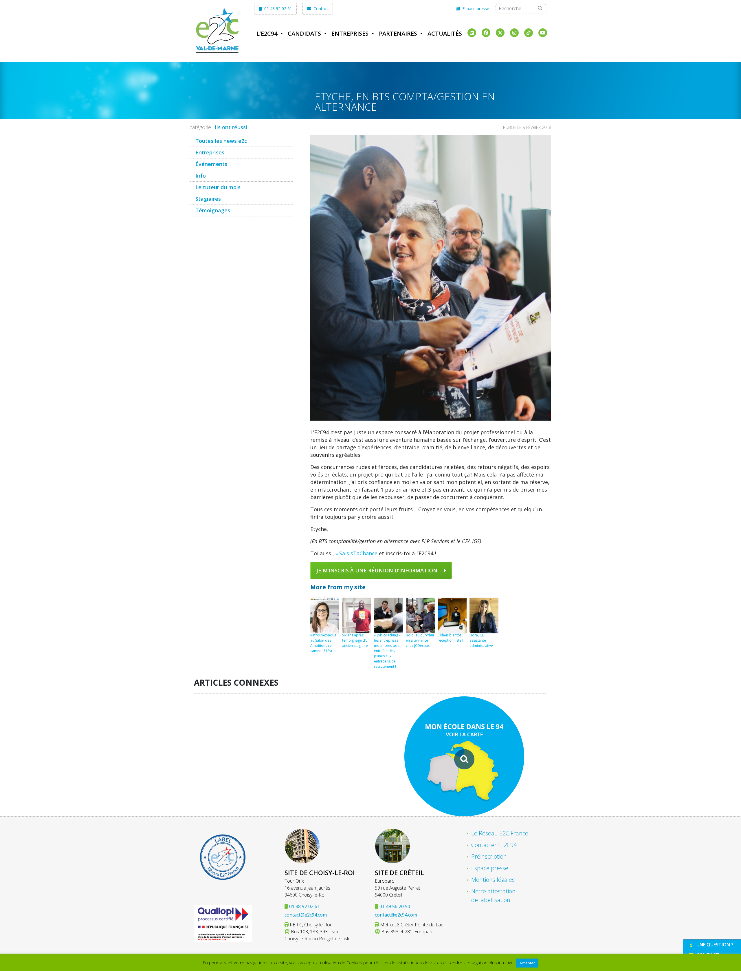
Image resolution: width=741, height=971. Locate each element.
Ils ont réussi (231, 127)
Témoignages (212, 210)
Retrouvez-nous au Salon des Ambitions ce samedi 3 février (323, 643)
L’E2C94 (266, 33)
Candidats (304, 33)
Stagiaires (208, 198)
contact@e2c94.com (306, 915)
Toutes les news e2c (221, 140)
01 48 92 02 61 (277, 8)
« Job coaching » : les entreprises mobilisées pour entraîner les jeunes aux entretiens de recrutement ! (388, 651)
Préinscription (489, 856)
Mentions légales (493, 880)
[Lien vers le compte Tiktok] (528, 32)
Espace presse (475, 8)
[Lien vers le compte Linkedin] (471, 32)
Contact (320, 8)
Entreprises (349, 33)
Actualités (445, 33)
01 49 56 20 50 (394, 906)
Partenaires (398, 33)
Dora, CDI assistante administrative (481, 640)
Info (200, 175)
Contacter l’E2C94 (494, 845)
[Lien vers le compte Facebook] (486, 32)
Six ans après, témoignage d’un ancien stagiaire (356, 640)
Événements (211, 163)
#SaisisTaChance (356, 553)
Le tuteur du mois (218, 187)
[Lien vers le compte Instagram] (514, 32)
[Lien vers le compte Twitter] (500, 32)
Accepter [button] (527, 962)
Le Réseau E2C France (499, 833)
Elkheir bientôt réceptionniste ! (450, 638)
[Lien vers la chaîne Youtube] (542, 32)
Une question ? (714, 944)
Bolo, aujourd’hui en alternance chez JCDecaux (420, 640)
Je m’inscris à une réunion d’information (376, 570)
